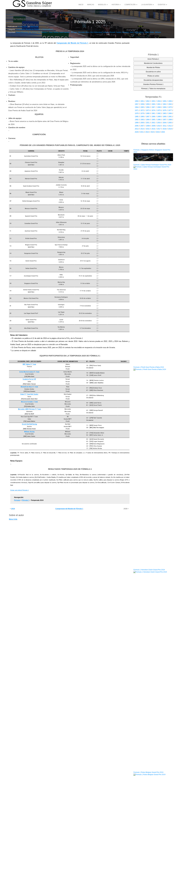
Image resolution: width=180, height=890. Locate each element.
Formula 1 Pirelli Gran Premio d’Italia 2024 (148, 367)
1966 (148, 107)
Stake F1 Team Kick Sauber (29, 394)
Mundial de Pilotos (153, 67)
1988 (153, 117)
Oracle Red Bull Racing (29, 424)
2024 (13, 509)
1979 (142, 113)
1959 (148, 104)
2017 (159, 129)
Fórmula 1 (44, 32)
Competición (130, 5)
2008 (148, 126)
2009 (153, 126)
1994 (148, 120)
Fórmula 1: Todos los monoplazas (153, 88)
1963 (170, 104)
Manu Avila (34, 27)
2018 (164, 129)
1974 (153, 110)
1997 (164, 120)
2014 (142, 129)
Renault (112, 32)
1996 (159, 120)
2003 (159, 123)
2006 (136, 126)
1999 (136, 123)
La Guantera (147, 5)
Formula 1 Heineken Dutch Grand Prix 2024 (149, 570)
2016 (153, 129)
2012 (170, 126)
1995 (153, 120)
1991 (170, 117)
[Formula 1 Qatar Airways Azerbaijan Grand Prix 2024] (153, 265)
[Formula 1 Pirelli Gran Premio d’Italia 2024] (153, 467)
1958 (142, 104)
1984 (170, 113)
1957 (136, 104)
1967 (153, 107)
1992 (136, 120)
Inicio (81, 5)
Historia (115, 5)
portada (106, 32)
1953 (153, 101)
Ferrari (34, 32)
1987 (148, 117)
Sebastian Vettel (127, 32)
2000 (142, 123)
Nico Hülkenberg (96, 32)
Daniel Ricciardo (22, 32)
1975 (159, 110)
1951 (142, 101)
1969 (164, 107)
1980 (148, 113)
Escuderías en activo (153, 72)
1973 (148, 110)
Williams (158, 32)
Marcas (90, 5)
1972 (142, 110)
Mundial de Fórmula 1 (33, 29)
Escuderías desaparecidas (153, 80)
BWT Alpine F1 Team (29, 364)
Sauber (118, 32)
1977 (170, 110)
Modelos (102, 5)
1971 (136, 110)
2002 (153, 123)
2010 (159, 126)
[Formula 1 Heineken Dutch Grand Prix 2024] (153, 670)
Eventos (162, 5)
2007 (142, 126)
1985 (136, 117)
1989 (159, 117)
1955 (164, 101)
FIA (39, 32)
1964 (136, 107)
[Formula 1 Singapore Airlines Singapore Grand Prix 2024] (153, 157)
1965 (142, 107)
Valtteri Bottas (149, 32)
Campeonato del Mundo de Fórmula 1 (72, 43)
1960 (153, 104)
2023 (152, 132)
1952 (148, 101)
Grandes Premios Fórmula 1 (153, 84)
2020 (136, 132)
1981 (153, 113)
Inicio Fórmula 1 (153, 59)
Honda (55, 32)
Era (30, 32)
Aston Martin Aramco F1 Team (29, 372)
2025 (163, 132)
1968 (159, 107)
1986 (142, 117)
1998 (170, 120)
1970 (170, 107)
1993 (142, 120)
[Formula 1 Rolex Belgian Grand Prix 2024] (153, 872)
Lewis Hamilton (64, 32)
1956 (170, 101)
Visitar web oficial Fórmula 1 (19, 490)
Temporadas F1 (47, 29)
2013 (136, 129)
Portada (17, 500)
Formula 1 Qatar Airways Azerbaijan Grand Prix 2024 (152, 165)
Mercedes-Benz (83, 32)
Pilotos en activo (153, 76)
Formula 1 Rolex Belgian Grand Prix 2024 (148, 772)
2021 (142, 132)
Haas (51, 32)
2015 (148, 129)
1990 (164, 117)
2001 (148, 123)
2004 (164, 123)
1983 (164, 113)
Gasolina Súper (39, 3)
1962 (164, 104)
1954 (159, 101)
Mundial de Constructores (153, 63)
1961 (159, 104)
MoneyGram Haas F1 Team (29, 387)
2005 (170, 123)
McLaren (74, 32)
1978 (136, 113)
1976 (164, 110)
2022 (147, 132)
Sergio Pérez (139, 32)
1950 (136, 101)
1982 (159, 113)
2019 (170, 129)
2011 (164, 126)
